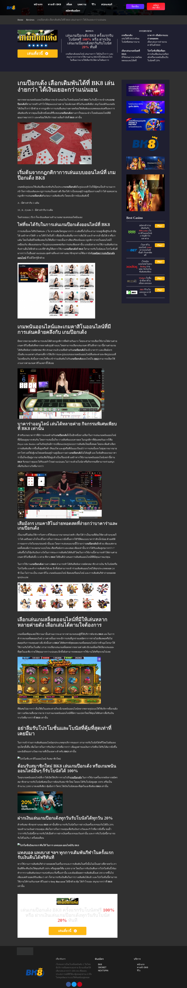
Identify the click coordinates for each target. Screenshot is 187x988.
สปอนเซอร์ (106, 4)
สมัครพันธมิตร (73, 10)
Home (20, 19)
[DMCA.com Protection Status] (25, 951)
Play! (159, 226)
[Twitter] (74, 984)
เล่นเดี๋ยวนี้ (35, 53)
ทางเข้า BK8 (54, 4)
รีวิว (94, 4)
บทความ (81, 4)
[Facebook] (68, 984)
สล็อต (69, 4)
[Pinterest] (79, 984)
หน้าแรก (38, 4)
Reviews (30, 19)
